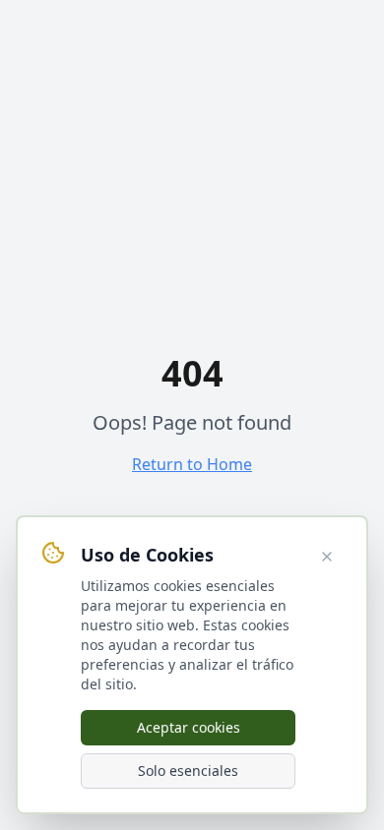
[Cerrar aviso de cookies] (327, 556)
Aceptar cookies (188, 727)
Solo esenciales (188, 770)
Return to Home (192, 464)
